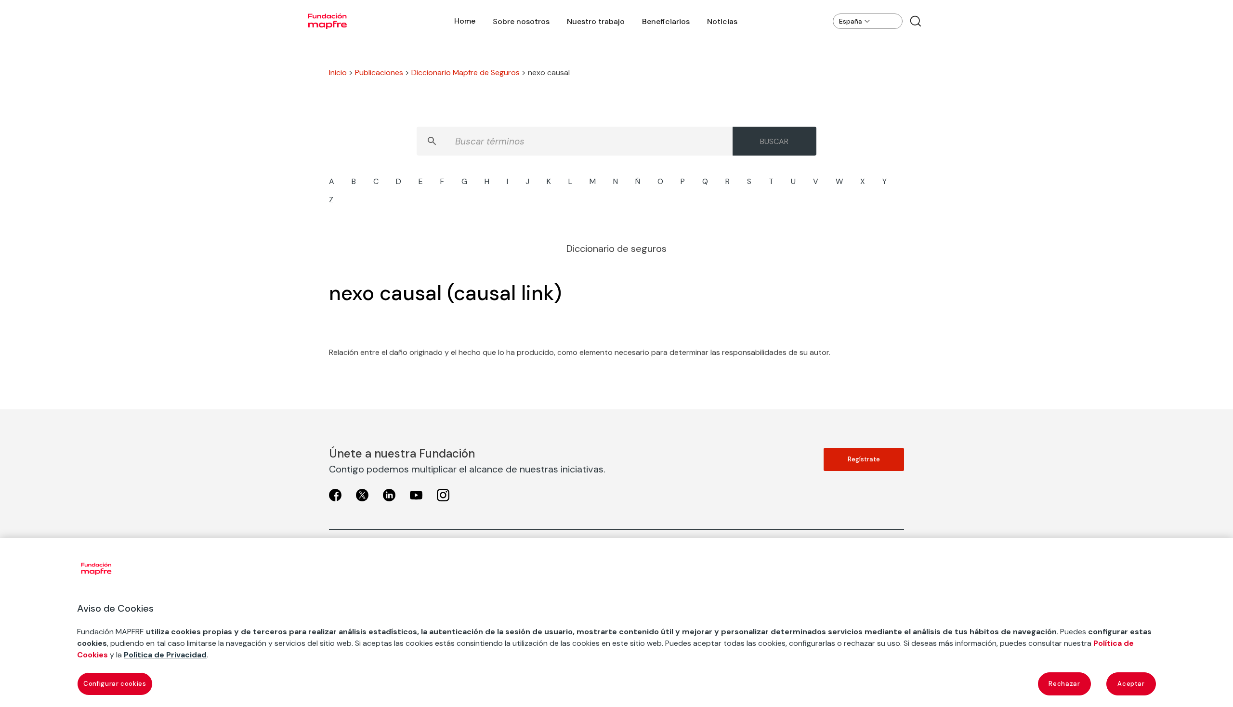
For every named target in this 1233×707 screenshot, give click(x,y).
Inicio (338, 72)
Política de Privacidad (165, 655)
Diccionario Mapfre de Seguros (465, 72)
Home (464, 21)
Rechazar (1064, 684)
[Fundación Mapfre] (327, 21)
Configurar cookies (114, 684)
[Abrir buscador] (915, 21)
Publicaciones (379, 72)
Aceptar (1131, 684)
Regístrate (864, 459)
